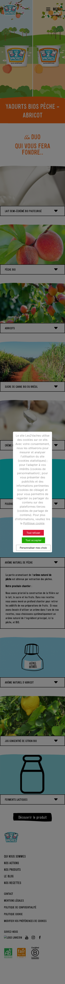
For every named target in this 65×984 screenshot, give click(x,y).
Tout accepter (33, 540)
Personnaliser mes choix (33, 547)
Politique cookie (33, 523)
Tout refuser (33, 532)
